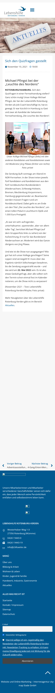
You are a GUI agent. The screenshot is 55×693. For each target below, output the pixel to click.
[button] (32, 9)
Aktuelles (9, 305)
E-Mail (5, 624)
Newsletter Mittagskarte (15, 635)
